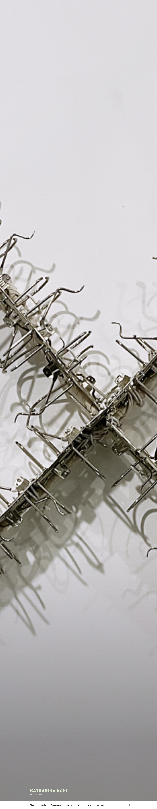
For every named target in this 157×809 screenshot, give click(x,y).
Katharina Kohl (49, 791)
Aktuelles (33, 805)
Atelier (44, 805)
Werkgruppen (56, 805)
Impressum (101, 805)
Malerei (70, 805)
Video (80, 805)
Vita (89, 805)
